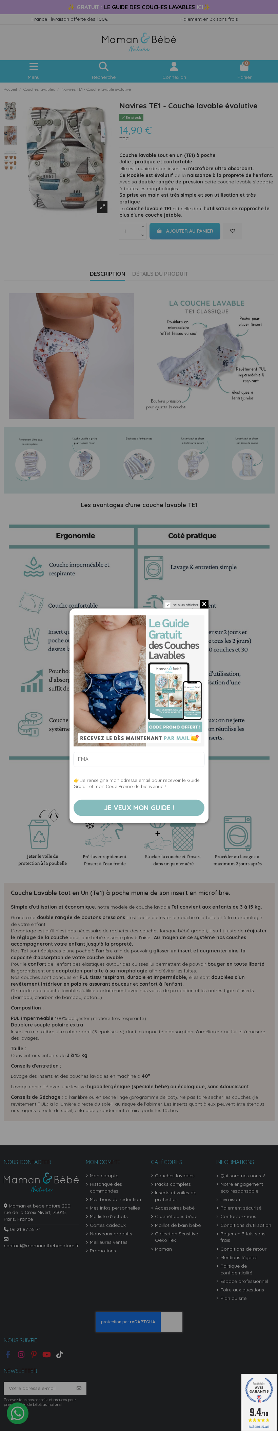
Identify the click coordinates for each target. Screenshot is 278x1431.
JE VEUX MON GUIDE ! (139, 807)
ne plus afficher (185, 605)
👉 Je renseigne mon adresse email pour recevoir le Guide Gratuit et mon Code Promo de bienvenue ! (137, 783)
